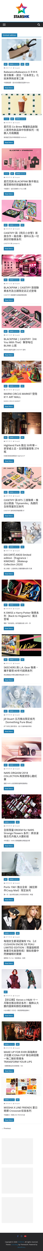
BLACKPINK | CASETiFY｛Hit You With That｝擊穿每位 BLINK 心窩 (20, 342)
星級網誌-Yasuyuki (14, 64)
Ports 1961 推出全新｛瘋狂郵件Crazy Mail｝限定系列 (20, 888)
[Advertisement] (17, 1151)
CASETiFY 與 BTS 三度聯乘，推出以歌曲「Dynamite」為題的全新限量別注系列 (21, 503)
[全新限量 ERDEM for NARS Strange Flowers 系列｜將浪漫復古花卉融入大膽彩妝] (21, 806)
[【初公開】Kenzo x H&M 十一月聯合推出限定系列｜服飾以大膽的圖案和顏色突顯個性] (21, 979)
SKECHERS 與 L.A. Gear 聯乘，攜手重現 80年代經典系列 (21, 669)
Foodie (6, 119)
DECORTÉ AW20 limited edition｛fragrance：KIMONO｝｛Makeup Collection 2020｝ (17, 559)
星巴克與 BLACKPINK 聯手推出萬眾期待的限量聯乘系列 (21, 183)
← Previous (6, 1128)
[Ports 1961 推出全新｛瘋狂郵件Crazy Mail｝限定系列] (21, 864)
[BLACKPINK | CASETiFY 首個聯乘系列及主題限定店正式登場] (21, 265)
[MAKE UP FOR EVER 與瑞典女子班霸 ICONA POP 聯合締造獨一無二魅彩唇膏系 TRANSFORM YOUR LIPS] (21, 1031)
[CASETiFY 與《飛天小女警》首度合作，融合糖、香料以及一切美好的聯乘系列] (21, 211)
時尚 (22, 64)
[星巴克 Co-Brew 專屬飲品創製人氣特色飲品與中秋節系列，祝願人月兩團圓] (21, 104)
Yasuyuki (17, 68)
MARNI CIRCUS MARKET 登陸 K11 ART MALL (20, 395)
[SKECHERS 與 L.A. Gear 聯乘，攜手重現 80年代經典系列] (21, 645)
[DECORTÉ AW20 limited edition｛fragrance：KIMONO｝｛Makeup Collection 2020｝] (21, 533)
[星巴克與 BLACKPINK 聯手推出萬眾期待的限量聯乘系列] (21, 159)
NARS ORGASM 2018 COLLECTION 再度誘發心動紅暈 (20, 776)
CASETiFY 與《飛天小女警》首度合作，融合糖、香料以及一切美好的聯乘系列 (21, 236)
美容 (27, 64)
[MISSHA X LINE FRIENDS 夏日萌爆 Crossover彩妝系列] (21, 1086)
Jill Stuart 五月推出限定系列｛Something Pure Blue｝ (19, 720)
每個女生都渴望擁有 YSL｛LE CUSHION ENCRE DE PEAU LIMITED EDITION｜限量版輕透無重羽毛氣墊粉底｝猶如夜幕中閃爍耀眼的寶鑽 (21, 947)
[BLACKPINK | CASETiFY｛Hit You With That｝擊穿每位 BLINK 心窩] (21, 317)
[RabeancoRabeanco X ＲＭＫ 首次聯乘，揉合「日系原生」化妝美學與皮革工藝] (21, 50)
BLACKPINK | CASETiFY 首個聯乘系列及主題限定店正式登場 (21, 289)
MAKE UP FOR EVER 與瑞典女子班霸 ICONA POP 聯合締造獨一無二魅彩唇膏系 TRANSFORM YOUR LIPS (21, 1056)
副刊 (6, 64)
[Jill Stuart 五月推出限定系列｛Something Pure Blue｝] (21, 697)
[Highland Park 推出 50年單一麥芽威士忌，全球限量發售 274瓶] (21, 423)
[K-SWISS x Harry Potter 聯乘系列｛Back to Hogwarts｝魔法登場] (21, 591)
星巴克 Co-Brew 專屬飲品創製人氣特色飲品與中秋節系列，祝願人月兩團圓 (21, 130)
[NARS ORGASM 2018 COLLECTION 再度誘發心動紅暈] (21, 749)
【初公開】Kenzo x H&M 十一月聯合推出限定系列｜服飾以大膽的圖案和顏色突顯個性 (21, 1003)
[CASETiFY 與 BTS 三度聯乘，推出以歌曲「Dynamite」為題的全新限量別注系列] (21, 478)
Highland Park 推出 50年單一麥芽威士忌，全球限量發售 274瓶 (21, 448)
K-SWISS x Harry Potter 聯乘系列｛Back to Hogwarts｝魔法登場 (21, 616)
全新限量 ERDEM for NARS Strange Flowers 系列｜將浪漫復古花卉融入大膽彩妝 (21, 833)
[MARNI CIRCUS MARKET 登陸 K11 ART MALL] (21, 372)
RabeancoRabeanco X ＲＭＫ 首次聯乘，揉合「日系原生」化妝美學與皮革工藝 (21, 75)
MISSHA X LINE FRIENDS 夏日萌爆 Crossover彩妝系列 (20, 1109)
